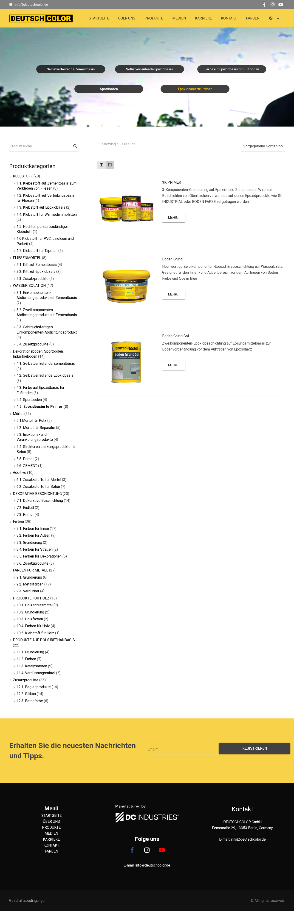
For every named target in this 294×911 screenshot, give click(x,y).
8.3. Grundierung (29, 542)
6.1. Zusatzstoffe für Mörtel (39, 480)
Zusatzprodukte (25, 680)
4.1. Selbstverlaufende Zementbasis (46, 363)
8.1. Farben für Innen (33, 528)
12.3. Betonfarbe (30, 701)
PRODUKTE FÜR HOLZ (31, 598)
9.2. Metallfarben (30, 584)
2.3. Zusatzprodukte (32, 278)
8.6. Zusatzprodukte (32, 563)
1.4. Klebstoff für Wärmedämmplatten (47, 214)
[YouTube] (281, 4)
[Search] (75, 146)
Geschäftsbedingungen (27, 900)
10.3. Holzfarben (30, 619)
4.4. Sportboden (29, 400)
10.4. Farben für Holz (33, 626)
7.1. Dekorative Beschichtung (40, 500)
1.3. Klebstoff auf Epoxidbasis (41, 207)
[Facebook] (264, 4)
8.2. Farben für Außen (33, 535)
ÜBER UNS (51, 821)
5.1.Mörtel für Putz (31, 420)
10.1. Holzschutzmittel (35, 605)
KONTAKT (51, 845)
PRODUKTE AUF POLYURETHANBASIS (44, 640)
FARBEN (51, 851)
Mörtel (18, 413)
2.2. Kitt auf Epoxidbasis (36, 271)
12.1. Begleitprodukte (34, 687)
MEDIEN (51, 833)
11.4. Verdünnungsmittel (36, 673)
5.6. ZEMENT (27, 466)
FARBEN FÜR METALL (30, 570)
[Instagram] (272, 4)
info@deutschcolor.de (31, 5)
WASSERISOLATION (29, 285)
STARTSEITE (51, 815)
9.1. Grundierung (29, 577)
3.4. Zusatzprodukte (32, 344)
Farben (18, 521)
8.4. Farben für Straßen (35, 549)
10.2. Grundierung (30, 612)
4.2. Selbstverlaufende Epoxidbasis (45, 375)
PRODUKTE (51, 827)
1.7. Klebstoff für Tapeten (37, 250)
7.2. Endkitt (25, 507)
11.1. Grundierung (30, 652)
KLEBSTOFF (23, 176)
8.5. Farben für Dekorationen (39, 556)
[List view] (110, 165)
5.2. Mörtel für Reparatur (36, 427)
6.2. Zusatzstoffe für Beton (38, 486)
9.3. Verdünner (28, 591)
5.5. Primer (25, 459)
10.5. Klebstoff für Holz (35, 633)
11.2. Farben (26, 659)
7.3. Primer (25, 514)
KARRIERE (51, 839)
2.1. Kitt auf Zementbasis (37, 264)
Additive (19, 472)
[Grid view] (101, 165)
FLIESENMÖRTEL (27, 258)
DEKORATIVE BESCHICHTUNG (37, 493)
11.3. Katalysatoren (32, 666)
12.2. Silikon (26, 694)
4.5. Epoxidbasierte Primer (39, 406)
